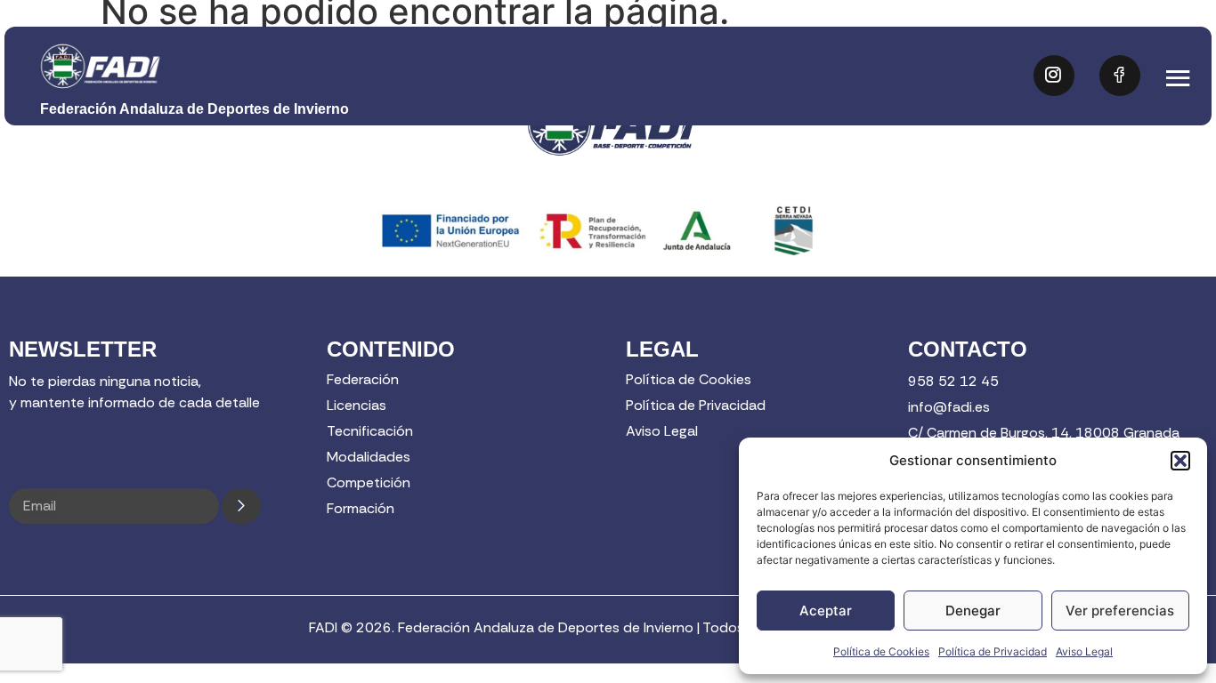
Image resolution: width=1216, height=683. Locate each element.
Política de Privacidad (992, 651)
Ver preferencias (1120, 610)
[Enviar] (241, 506)
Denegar (973, 610)
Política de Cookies (881, 651)
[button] (1180, 461)
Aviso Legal (1084, 651)
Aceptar (825, 610)
